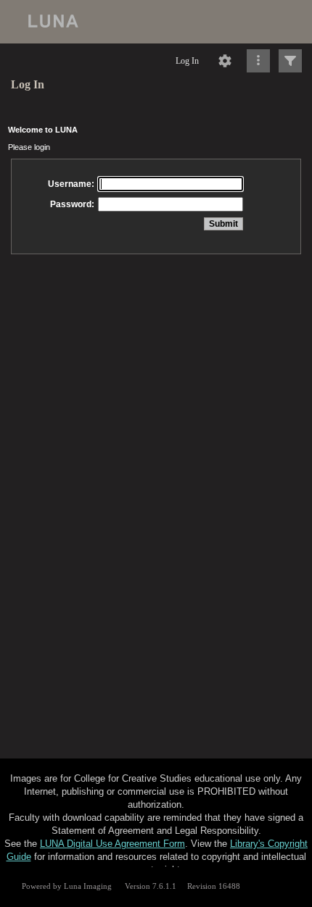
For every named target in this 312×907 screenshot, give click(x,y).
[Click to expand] (290, 60)
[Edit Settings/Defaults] (225, 60)
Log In (187, 61)
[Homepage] (156, 21)
